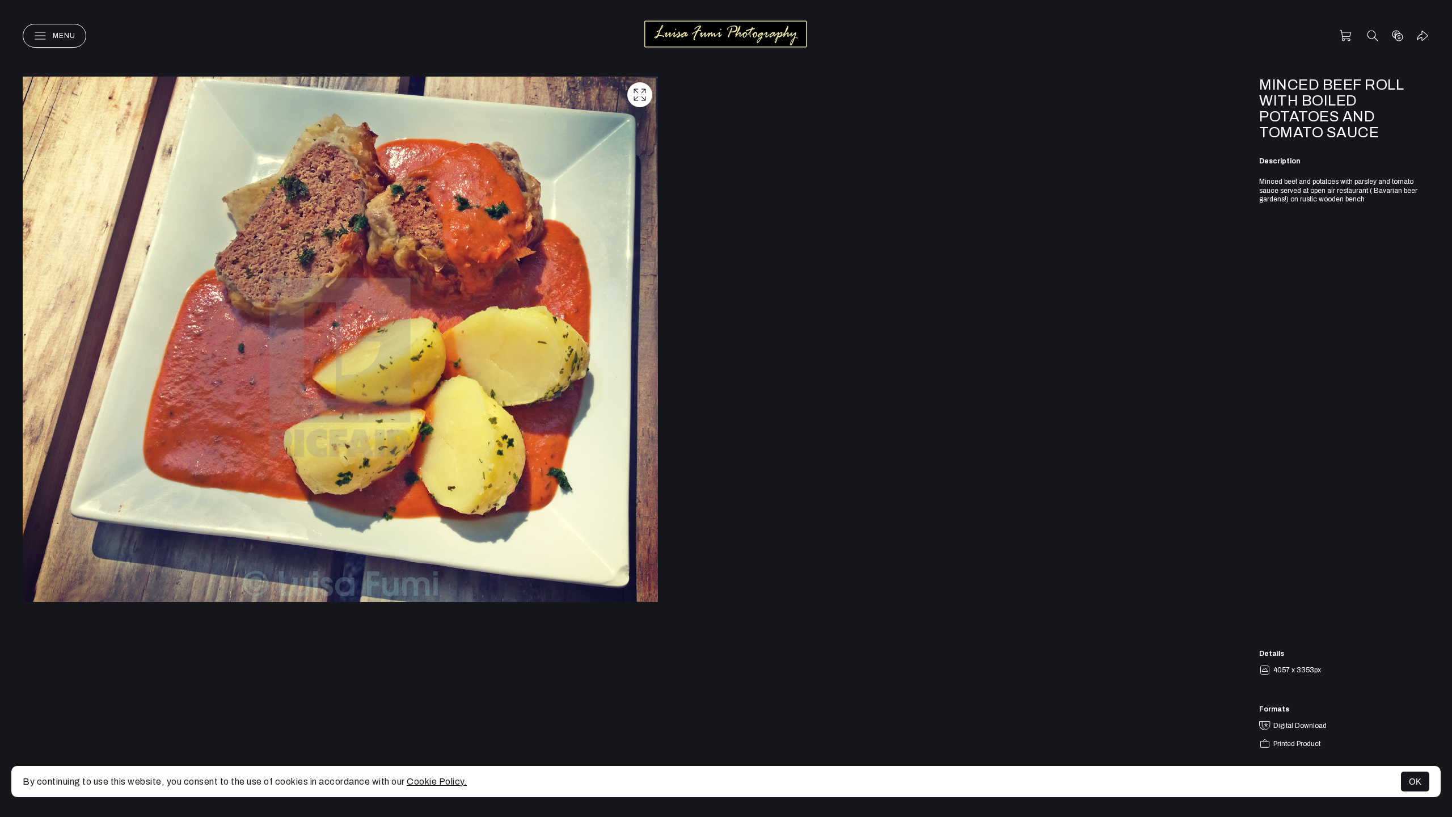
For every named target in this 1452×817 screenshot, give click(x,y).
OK (1415, 781)
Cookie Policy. (437, 781)
